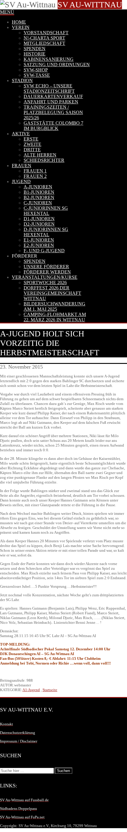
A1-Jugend (31, 690)
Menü (7, 11)
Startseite (50, 690)
